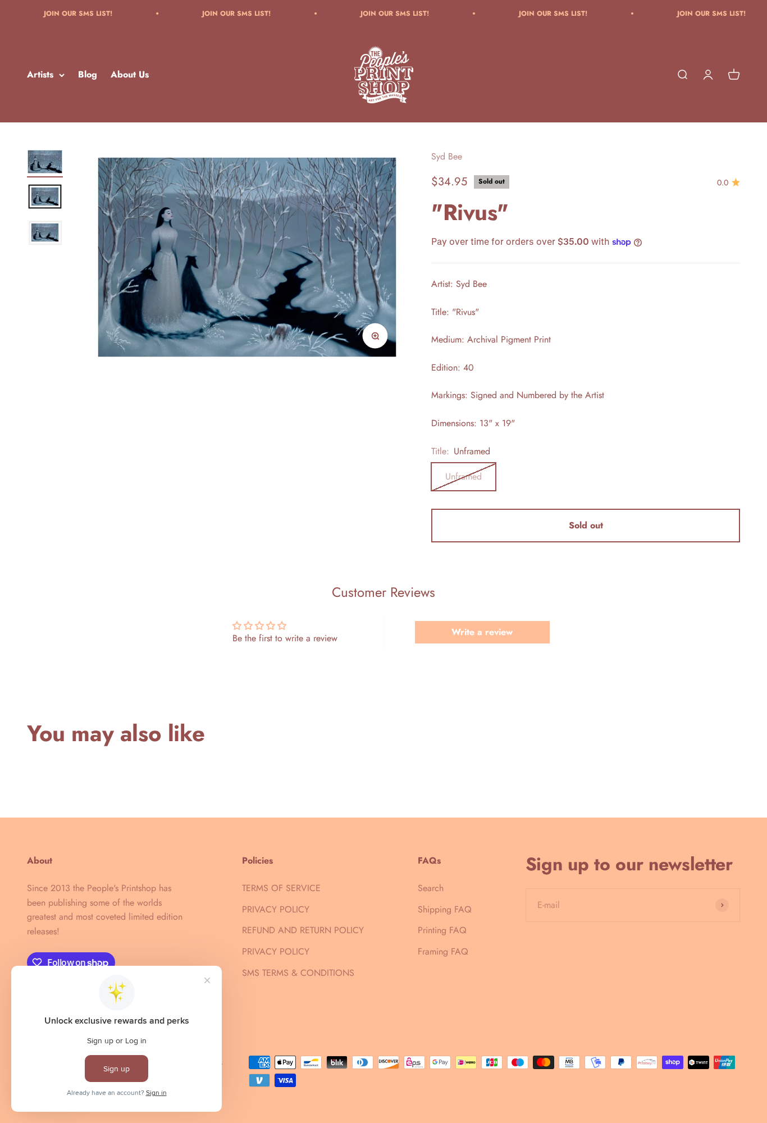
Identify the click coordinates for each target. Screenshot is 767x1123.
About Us (130, 75)
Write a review (482, 632)
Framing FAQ (443, 951)
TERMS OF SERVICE (281, 888)
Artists (40, 75)
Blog (87, 75)
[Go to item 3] (45, 234)
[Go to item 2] (45, 198)
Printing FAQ (442, 930)
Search (431, 888)
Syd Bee (446, 156)
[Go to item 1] (45, 163)
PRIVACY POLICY (275, 909)
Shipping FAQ (445, 909)
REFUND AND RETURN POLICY (303, 930)
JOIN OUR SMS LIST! (55, 13)
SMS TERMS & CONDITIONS (298, 972)
